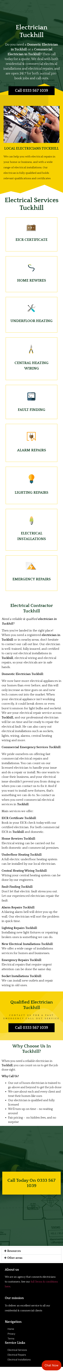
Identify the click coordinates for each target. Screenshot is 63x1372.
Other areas (14, 1258)
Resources (14, 1251)
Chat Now (51, 1365)
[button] (31, 1251)
